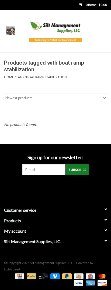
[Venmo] (54, 276)
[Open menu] (10, 30)
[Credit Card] (19, 276)
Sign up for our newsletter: (55, 157)
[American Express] (90, 283)
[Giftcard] (90, 276)
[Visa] (78, 283)
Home (9, 77)
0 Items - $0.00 (96, 5)
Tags (20, 77)
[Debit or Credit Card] (42, 276)
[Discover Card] (101, 283)
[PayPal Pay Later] (66, 276)
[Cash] (78, 276)
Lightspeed (12, 269)
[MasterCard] (101, 276)
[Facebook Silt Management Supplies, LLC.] (55, 186)
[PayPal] (31, 276)
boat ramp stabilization (46, 77)
